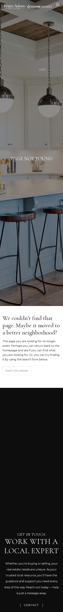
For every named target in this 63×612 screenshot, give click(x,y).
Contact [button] (31, 605)
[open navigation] (58, 5)
